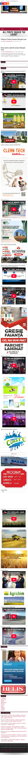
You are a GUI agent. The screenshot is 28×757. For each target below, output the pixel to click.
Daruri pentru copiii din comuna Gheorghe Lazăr (13, 48)
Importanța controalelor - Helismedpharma (10, 726)
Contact (2, 1)
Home (2, 749)
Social (2, 710)
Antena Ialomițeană (7, 41)
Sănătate (3, 707)
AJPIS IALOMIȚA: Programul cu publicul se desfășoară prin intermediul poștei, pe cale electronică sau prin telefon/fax (13, 736)
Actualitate (3, 698)
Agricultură (3, 699)
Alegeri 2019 (3, 702)
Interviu (2, 705)
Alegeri (2, 701)
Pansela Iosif (4, 734)
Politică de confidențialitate (12, 1)
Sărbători (3, 709)
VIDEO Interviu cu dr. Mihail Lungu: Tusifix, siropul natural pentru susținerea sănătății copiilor (14, 728)
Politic (2, 706)
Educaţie (3, 703)
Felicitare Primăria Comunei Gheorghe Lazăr (13, 39)
